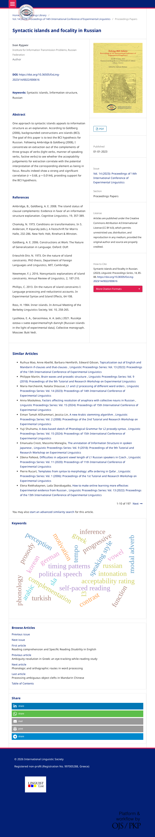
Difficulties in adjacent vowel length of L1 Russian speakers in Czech (83, 457)
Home (15, 15)
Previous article (21, 655)
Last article (19, 674)
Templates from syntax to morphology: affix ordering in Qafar (77, 471)
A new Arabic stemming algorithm (92, 414)
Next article (19, 664)
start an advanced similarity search (52, 512)
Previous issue (21, 634)
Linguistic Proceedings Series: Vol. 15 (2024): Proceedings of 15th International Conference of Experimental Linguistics (80, 433)
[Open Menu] (12, 4)
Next (136, 503)
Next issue (18, 640)
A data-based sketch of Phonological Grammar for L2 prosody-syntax (83, 429)
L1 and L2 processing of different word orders (95, 386)
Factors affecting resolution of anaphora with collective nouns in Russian (88, 400)
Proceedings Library (35, 15)
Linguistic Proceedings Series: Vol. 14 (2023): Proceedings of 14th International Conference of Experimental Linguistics (79, 390)
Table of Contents (23, 683)
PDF (101, 129)
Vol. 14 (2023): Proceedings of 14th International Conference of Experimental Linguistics (61, 19)
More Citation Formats (109, 289)
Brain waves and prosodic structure (64, 376)
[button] (77, 706)
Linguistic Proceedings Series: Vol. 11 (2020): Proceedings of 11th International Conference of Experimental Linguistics (80, 461)
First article (19, 645)
